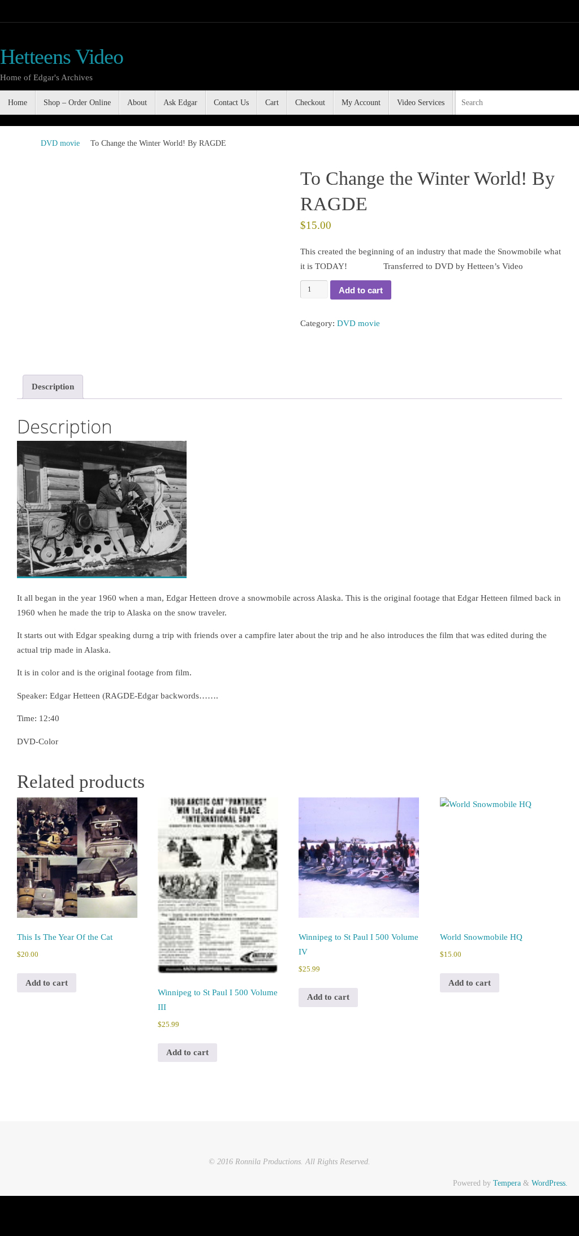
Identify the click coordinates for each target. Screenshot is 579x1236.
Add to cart (361, 290)
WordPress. (550, 1183)
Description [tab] (53, 386)
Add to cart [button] (46, 982)
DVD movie (60, 143)
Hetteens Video (61, 56)
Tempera (507, 1183)
